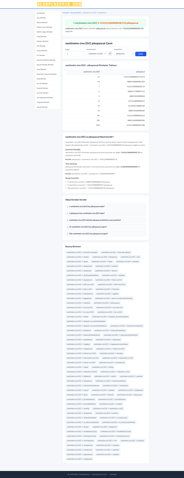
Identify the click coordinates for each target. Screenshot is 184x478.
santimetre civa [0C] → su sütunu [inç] (113, 418)
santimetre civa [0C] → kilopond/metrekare (110, 330)
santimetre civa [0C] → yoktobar (132, 441)
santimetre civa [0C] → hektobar (78, 303)
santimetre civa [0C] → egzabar (113, 275)
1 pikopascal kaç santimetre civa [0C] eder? (87, 213)
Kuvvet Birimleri (42, 83)
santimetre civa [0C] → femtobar (107, 289)
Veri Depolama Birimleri (45, 97)
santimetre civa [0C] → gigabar (107, 294)
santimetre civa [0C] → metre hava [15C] (81, 353)
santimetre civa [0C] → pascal (77, 390)
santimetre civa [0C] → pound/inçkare (111, 399)
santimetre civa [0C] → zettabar (107, 454)
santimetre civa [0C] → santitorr (107, 413)
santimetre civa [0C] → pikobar (102, 395)
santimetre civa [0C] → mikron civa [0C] (81, 362)
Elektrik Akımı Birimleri (44, 27)
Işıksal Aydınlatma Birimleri (46, 60)
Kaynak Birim (91, 49)
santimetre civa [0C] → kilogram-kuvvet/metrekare (110, 317)
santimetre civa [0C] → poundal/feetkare (81, 404)
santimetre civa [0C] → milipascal (79, 376)
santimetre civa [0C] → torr (107, 441)
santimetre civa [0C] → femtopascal (80, 294)
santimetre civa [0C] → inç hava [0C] (109, 307)
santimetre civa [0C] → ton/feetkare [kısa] (82, 431)
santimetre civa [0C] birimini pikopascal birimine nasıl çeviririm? (95, 220)
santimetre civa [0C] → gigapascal (79, 298)
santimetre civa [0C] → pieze (77, 395)
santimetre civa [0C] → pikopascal (129, 395)
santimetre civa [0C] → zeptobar (107, 450)
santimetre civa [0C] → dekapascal (79, 266)
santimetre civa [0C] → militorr (105, 376)
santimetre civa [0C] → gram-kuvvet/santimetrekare (113, 298)
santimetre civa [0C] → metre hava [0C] (110, 349)
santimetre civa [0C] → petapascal (130, 390)
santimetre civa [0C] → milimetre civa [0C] (82, 372)
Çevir (141, 54)
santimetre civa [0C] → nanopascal (79, 381)
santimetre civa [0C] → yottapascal (79, 450)
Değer (67, 49)
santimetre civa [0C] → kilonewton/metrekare (126, 326)
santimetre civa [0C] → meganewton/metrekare (111, 344)
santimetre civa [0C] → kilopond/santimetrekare (121, 335)
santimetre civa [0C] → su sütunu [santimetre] (118, 422)
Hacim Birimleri (42, 51)
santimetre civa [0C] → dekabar (127, 261)
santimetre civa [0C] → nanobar (131, 376)
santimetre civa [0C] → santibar (111, 404)
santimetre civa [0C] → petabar (103, 390)
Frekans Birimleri (42, 41)
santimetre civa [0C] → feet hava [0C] (80, 284)
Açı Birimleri (41, 13)
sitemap (113, 474)
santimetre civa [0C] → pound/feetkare (81, 399)
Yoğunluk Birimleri (43, 102)
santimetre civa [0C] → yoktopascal (79, 445)
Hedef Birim (118, 49)
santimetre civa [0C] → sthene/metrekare (81, 418)
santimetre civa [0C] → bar (130, 257)
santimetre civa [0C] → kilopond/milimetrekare (83, 335)
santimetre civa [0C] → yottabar (107, 445)
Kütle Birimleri (41, 79)
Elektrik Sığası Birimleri (44, 32)
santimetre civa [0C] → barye (102, 261)
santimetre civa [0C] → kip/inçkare (108, 339)
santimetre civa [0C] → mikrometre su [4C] (117, 358)
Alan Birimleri (41, 18)
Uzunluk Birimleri (42, 93)
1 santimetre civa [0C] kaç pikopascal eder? (87, 206)
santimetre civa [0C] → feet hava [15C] (111, 284)
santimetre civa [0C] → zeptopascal (79, 454)
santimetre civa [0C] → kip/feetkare (79, 339)
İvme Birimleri (41, 69)
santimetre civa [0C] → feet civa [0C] (109, 280)
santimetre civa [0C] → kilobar (77, 317)
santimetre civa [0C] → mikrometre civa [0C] (83, 358)
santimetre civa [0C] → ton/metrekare (80, 441)
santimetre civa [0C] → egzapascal (79, 280)
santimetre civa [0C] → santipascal (79, 413)
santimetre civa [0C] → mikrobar (111, 353)
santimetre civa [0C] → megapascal (79, 349)
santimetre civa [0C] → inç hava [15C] (80, 312)
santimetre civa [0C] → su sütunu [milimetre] (82, 422)
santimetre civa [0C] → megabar (78, 344)
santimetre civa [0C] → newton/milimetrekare (83, 385)
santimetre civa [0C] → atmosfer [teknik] (115, 252)
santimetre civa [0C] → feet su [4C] (79, 289)
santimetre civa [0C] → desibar (107, 266)
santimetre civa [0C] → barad (77, 261)
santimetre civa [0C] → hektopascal (106, 303)
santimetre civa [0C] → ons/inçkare (115, 385)
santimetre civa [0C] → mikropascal (112, 362)
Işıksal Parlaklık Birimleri (45, 65)
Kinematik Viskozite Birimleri (47, 74)
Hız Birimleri (41, 55)
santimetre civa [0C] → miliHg (102, 367)
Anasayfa (66, 13)
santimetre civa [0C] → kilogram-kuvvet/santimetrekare (86, 326)
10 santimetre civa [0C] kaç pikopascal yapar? (88, 227)
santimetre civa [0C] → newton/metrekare (110, 381)
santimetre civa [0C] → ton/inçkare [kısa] (81, 436)
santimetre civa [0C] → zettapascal (79, 459)
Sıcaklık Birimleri (42, 88)
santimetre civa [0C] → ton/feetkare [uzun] (116, 431)
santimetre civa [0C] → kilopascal (79, 330)
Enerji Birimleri (41, 36)
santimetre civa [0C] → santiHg (78, 408)
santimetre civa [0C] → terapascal (105, 427)
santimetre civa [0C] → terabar (78, 427)
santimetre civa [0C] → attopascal (105, 257)
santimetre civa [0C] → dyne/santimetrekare (82, 275)
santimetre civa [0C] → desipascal (79, 271)
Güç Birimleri (41, 46)
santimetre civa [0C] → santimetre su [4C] (108, 408)
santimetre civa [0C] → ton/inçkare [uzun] (114, 436)
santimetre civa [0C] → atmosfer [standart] (82, 252)
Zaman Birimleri (42, 107)
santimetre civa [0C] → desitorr (106, 271)
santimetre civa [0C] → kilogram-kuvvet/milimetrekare (86, 321)
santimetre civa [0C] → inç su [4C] (110, 312)
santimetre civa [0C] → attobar (78, 257)
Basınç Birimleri (42, 22)
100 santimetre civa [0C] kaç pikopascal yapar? (88, 234)
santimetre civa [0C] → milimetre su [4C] (115, 372)
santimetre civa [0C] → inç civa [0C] (79, 307)
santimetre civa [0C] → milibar (77, 367)
